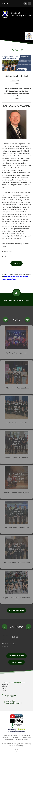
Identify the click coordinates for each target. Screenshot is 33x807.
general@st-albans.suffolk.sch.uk (14, 702)
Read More (16, 263)
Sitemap (15, 737)
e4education (22, 744)
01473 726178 (10, 696)
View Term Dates (16, 662)
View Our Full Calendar (16, 656)
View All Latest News (16, 610)
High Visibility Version (10, 735)
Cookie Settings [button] (19, 745)
